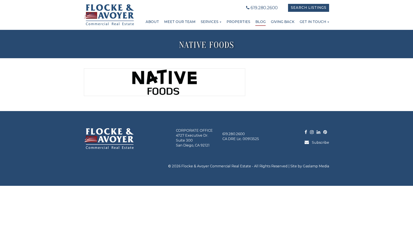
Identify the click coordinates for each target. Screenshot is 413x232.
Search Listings (308, 8)
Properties (238, 22)
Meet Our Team (180, 22)
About (152, 22)
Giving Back (282, 22)
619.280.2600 (264, 7)
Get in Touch (313, 22)
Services (210, 22)
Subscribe (320, 142)
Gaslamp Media (316, 166)
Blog (260, 22)
